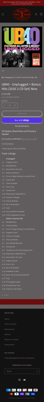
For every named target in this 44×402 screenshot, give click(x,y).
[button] (2, 14)
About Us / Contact (12, 339)
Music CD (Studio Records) (19, 398)
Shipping (4, 97)
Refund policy (10, 329)
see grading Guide (29, 139)
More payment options (22, 126)
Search (7, 319)
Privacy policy (9, 345)
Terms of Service (10, 324)
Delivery (7, 334)
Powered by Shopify (30, 398)
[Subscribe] (36, 371)
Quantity (4, 101)
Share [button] (6, 295)
